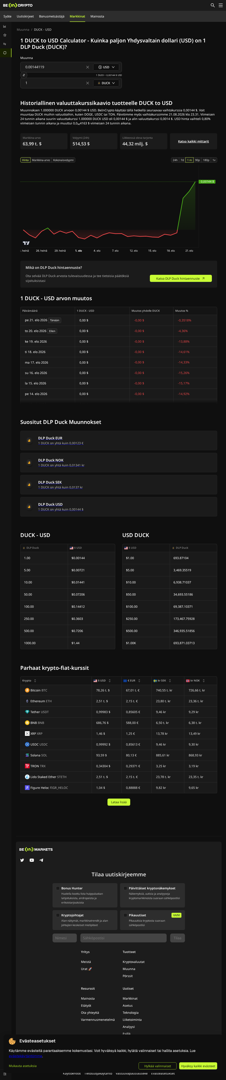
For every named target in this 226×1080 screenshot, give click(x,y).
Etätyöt (86, 1005)
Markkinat (77, 16)
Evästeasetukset (163, 1073)
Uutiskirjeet (25, 16)
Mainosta (97, 16)
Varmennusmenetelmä (98, 1019)
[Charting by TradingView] (26, 243)
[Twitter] (22, 861)
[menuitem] (5, 26)
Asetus (128, 1005)
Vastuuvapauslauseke (132, 1073)
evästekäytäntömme (25, 1056)
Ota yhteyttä (90, 1012)
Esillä (126, 1034)
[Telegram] (41, 861)
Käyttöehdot (72, 1073)
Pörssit (128, 976)
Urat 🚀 (86, 969)
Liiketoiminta (132, 1019)
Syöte (7, 16)
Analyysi (129, 1027)
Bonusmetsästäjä (51, 16)
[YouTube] (31, 861)
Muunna (23, 29)
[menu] (5, 39)
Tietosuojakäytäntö (98, 1073)
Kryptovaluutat (134, 962)
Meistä (86, 962)
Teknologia (131, 1012)
